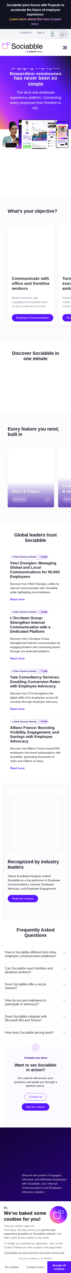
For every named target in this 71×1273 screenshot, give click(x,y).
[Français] (64, 34)
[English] (54, 34)
